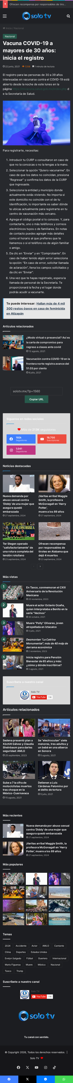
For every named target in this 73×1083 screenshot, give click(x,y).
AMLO (45, 945)
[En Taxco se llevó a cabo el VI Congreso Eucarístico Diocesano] (36, 906)
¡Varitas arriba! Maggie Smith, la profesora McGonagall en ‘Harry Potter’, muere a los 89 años (53, 503)
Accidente (21, 945)
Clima (8, 952)
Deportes (21, 952)
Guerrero (42, 958)
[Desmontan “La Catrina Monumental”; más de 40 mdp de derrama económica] (13, 645)
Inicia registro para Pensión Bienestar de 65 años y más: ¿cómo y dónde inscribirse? (44, 661)
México (41, 964)
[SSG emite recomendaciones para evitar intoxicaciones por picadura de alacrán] (13, 906)
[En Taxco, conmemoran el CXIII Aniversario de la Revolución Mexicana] (13, 593)
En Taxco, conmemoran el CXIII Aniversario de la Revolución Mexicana (46, 591)
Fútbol (29, 958)
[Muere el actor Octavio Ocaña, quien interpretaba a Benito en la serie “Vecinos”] (13, 610)
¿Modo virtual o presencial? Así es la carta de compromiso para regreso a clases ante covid (48, 342)
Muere (29, 964)
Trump (19, 971)
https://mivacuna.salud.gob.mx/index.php (39, 89)
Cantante (59, 945)
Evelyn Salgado (13, 958)
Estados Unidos (39, 952)
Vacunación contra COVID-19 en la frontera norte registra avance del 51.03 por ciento (48, 363)
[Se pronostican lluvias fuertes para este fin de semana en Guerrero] (59, 906)
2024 (7, 945)
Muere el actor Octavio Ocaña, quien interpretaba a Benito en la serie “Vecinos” (46, 609)
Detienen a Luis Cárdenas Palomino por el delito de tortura (53, 786)
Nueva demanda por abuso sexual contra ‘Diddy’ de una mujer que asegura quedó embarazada (18, 503)
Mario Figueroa (13, 964)
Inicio (8, 28)
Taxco (8, 971)
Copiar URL (36, 399)
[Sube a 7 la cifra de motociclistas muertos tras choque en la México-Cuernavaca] (19, 770)
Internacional (59, 958)
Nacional (19, 28)
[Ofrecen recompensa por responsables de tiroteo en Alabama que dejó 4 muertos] (54, 531)
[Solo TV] (36, 16)
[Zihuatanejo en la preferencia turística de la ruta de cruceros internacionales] (59, 919)
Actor (34, 945)
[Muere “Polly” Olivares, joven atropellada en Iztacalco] (13, 628)
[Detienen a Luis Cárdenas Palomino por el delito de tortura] (54, 770)
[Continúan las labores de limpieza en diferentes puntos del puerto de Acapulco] (13, 919)
